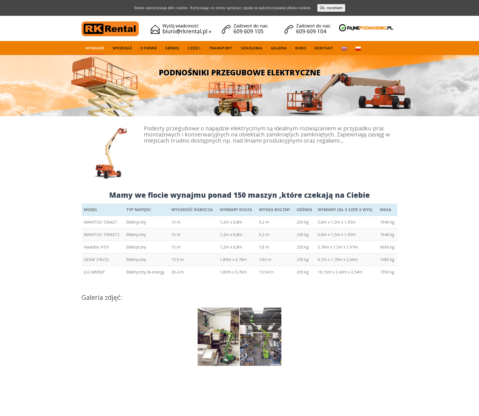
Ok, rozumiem (331, 8)
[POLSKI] (358, 49)
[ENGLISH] (344, 49)
